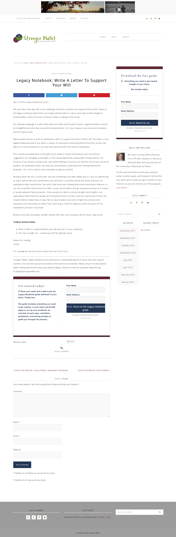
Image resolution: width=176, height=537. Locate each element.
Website (17, 449)
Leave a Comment (61, 351)
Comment (17, 391)
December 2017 (127, 230)
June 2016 (128, 267)
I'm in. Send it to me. (139, 122)
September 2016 (128, 252)
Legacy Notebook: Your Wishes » (94, 370)
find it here (62, 251)
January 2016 (128, 282)
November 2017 (127, 238)
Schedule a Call (103, 517)
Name (16, 422)
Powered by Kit (85, 318)
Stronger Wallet (34, 38)
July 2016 (128, 260)
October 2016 (128, 245)
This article (28, 169)
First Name (71, 285)
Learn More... (122, 187)
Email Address (73, 294)
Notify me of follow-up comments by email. (35, 473)
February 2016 (128, 274)
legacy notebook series (62, 73)
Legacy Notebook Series (37, 102)
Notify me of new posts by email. (30, 480)
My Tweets (146, 230)
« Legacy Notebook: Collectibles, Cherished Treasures (40, 370)
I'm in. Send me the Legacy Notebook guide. (85, 308)
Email (16, 436)
